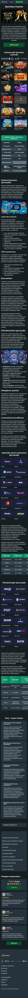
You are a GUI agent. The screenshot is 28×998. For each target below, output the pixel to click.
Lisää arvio (14, 887)
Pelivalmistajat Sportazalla (9, 863)
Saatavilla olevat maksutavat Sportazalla (12, 859)
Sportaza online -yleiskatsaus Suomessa (12, 841)
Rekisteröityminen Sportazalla (10, 844)
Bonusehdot (5, 847)
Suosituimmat (4, 58)
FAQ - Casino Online (7, 866)
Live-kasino (12, 58)
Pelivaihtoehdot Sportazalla (9, 850)
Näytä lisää (14, 943)
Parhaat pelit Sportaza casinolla (10, 837)
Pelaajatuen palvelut (7, 853)
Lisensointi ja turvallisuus (8, 856)
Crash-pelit (18, 58)
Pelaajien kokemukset (7, 869)
